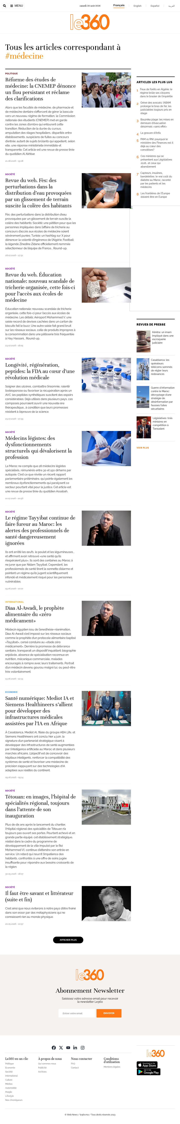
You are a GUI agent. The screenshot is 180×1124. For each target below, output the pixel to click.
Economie (11, 692)
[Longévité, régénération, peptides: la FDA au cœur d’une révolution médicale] (106, 375)
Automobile (11, 1088)
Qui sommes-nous (47, 1063)
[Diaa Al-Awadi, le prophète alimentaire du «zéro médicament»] (106, 618)
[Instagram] (83, 1047)
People (8, 1092)
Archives (42, 1072)
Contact (75, 1068)
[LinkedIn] (75, 1047)
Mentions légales (112, 1067)
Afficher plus (68, 940)
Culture (8, 1080)
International (14, 602)
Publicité (42, 1068)
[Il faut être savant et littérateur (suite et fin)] (106, 903)
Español (155, 5)
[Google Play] (148, 1071)
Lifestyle (9, 1096)
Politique (11, 73)
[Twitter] (61, 1047)
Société (10, 174)
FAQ (73, 1063)
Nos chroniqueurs (13, 1100)
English (138, 5)
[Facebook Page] (54, 1047)
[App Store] (147, 1064)
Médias (8, 1084)
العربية (171, 5)
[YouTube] (68, 1047)
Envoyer (109, 1013)
